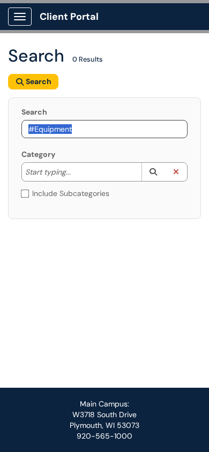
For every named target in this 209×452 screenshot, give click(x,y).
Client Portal (69, 16)
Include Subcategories (70, 193)
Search (34, 112)
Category (38, 154)
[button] (153, 172)
